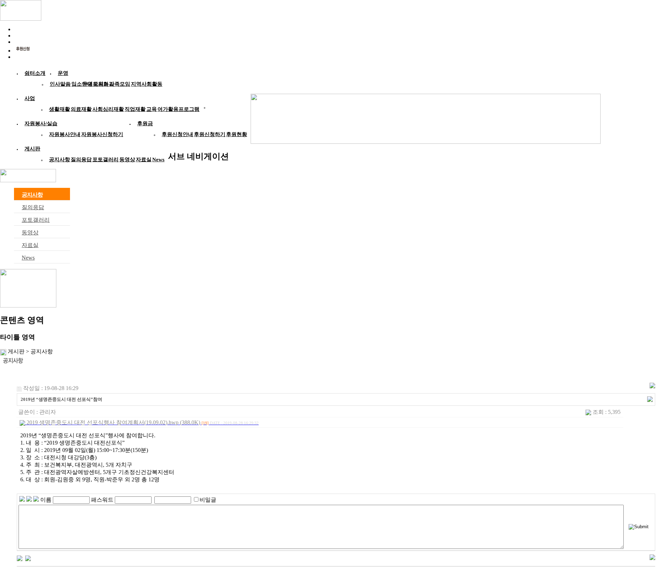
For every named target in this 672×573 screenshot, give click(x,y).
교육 (151, 109)
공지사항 (59, 159)
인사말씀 (60, 84)
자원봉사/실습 (40, 123)
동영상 (127, 159)
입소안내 (81, 84)
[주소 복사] (650, 399)
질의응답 (81, 159)
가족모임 (119, 84)
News (158, 159)
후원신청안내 (177, 134)
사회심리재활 (108, 109)
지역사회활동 (146, 84)
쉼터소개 (35, 73)
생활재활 (59, 109)
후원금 (145, 123)
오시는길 (103, 84)
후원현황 (236, 134)
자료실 (144, 159)
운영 (63, 73)
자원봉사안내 (64, 134)
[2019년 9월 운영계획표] (19, 557)
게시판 (32, 148)
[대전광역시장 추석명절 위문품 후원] (28, 557)
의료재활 (81, 109)
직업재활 (135, 109)
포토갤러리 (105, 159)
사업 (29, 98)
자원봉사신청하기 (102, 134)
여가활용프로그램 (179, 109)
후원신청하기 (209, 134)
